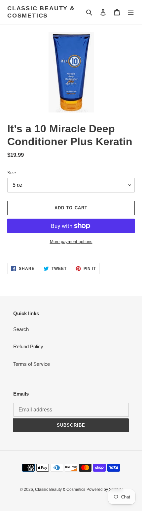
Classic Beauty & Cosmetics (41, 12)
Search (21, 329)
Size (11, 172)
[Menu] (131, 12)
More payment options (71, 241)
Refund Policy (28, 346)
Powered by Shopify (105, 489)
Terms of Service (31, 364)
